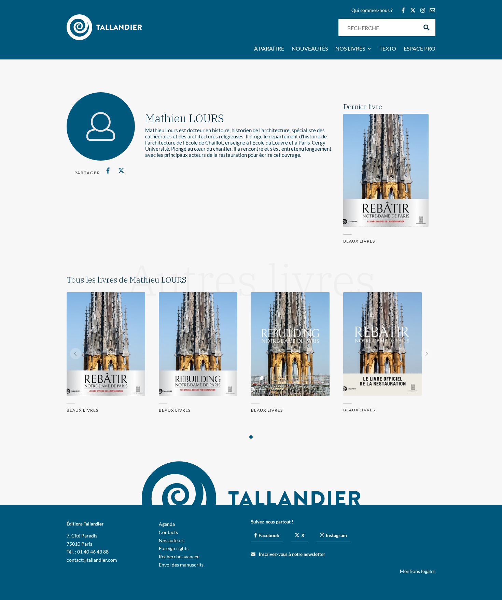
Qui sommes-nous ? (372, 10)
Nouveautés (310, 49)
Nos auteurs (171, 540)
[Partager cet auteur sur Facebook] (108, 170)
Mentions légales (417, 571)
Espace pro (419, 49)
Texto (387, 49)
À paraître (269, 49)
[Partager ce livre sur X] (121, 170)
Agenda (167, 524)
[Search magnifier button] (426, 27)
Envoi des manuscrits (181, 565)
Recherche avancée (179, 556)
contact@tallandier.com (92, 560)
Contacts (168, 532)
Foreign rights (174, 548)
